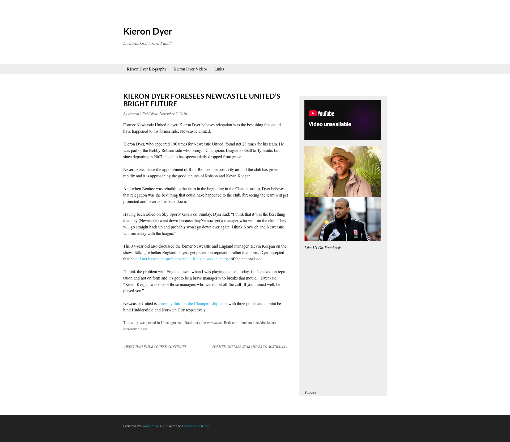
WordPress (150, 425)
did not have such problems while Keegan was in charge (182, 258)
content (133, 113)
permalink (214, 322)
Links (219, 69)
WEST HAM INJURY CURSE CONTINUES (154, 346)
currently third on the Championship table (192, 303)
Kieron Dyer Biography (147, 69)
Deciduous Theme (195, 425)
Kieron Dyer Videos (190, 69)
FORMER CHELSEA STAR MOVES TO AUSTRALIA (250, 346)
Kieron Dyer (147, 31)
